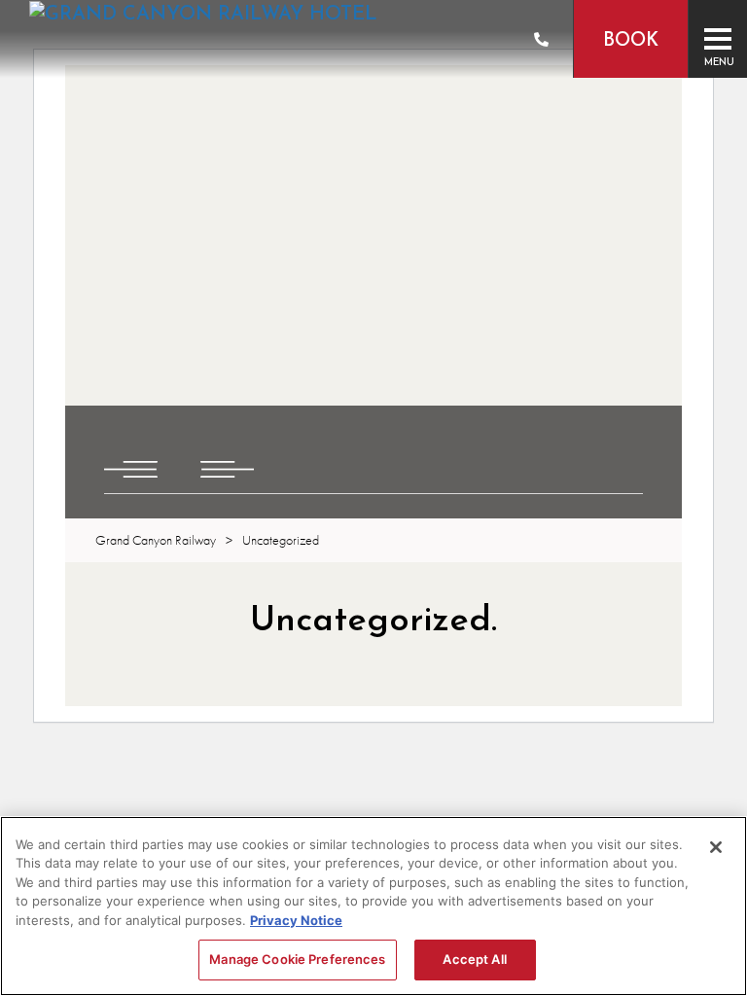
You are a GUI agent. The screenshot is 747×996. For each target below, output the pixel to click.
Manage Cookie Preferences (297, 959)
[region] (373, 906)
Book (630, 41)
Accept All (474, 959)
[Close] (715, 847)
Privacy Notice (296, 920)
